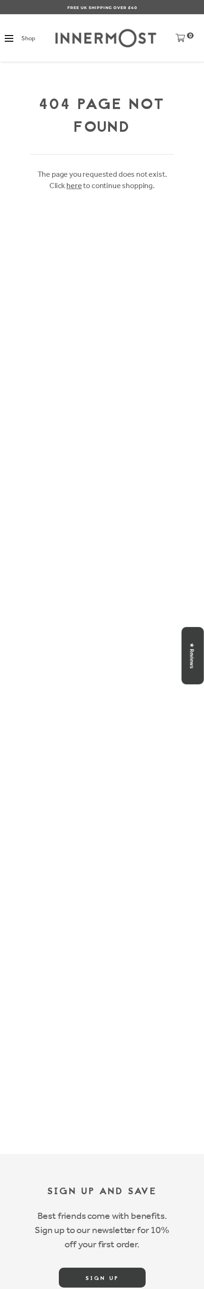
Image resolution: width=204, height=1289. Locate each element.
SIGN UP (102, 1278)
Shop (28, 38)
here (74, 185)
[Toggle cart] (180, 40)
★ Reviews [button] (192, 656)
